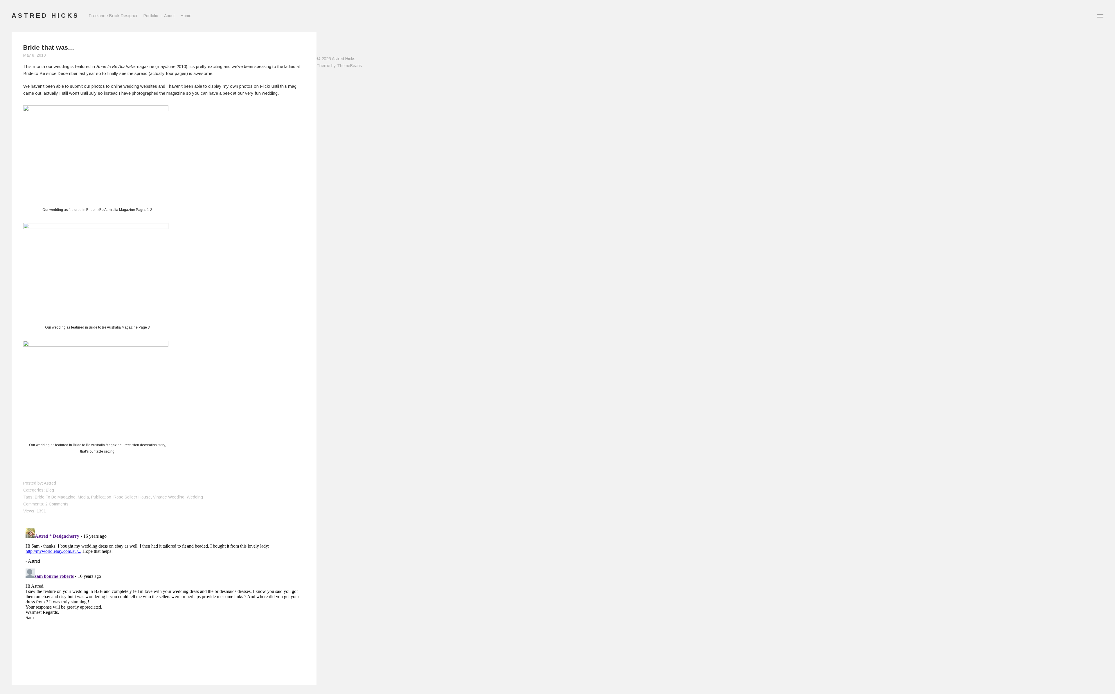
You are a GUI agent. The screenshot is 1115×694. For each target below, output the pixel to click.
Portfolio (150, 15)
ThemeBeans (349, 65)
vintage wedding (168, 497)
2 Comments (57, 504)
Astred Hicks (343, 58)
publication (101, 497)
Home (186, 15)
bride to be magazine (55, 497)
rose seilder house (132, 497)
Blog (50, 490)
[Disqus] (164, 598)
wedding (195, 497)
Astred (50, 483)
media (83, 497)
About (169, 15)
